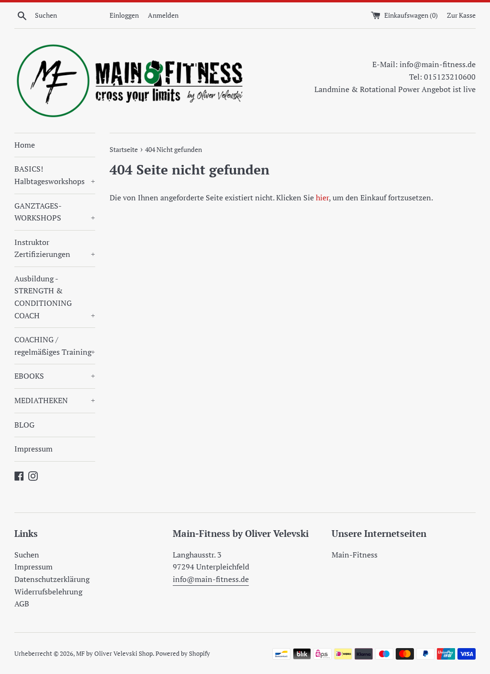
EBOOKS (54, 376)
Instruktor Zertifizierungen (54, 248)
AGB (21, 603)
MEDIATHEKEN (54, 400)
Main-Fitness (355, 554)
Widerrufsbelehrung (48, 591)
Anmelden (163, 15)
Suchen (26, 554)
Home (24, 144)
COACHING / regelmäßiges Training (54, 345)
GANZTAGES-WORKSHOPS (54, 211)
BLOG (24, 424)
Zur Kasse (461, 15)
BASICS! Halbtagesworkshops (54, 174)
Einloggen (124, 15)
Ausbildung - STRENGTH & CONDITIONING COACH (54, 297)
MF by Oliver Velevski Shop (114, 654)
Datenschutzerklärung (51, 579)
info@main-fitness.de (211, 579)
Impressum (33, 448)
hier (322, 197)
